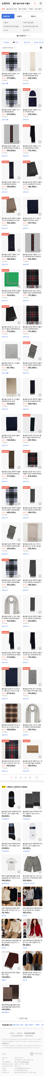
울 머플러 (38, 9)
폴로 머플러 (23, 9)
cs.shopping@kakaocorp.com (22, 1068)
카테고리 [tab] (6, 16)
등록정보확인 (25, 1062)
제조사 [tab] (33, 16)
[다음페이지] (37, 777)
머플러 (31, 9)
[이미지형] (41, 47)
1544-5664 (17, 1070)
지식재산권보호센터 (17, 1036)
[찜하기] (19, 69)
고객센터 (12, 1033)
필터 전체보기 (21, 36)
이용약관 (19, 1033)
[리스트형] (36, 47)
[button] (41, 3)
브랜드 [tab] (19, 16)
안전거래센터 (29, 1036)
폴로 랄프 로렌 (11, 9)
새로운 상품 (23, 1018)
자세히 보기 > (6, 1043)
